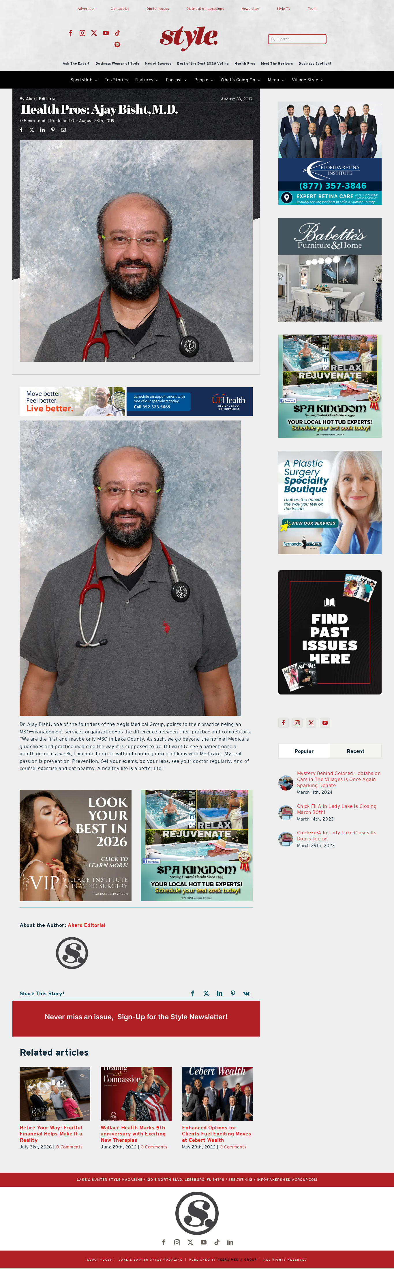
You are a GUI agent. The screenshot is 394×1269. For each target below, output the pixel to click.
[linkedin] (230, 1242)
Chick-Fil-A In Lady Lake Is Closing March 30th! (337, 809)
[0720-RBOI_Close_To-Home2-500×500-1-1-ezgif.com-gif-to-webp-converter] (330, 338)
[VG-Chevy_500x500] (330, 105)
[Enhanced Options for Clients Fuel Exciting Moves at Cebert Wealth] (136, 1094)
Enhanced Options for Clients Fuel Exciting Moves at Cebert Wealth (135, 1134)
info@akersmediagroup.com (287, 1179)
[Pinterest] (53, 130)
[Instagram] (297, 723)
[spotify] (118, 45)
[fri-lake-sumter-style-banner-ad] (197, 793)
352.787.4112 (240, 1179)
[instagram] (83, 33)
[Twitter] (311, 723)
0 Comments (73, 1146)
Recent (356, 751)
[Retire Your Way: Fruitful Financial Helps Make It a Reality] (217, 1094)
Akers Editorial (38, 99)
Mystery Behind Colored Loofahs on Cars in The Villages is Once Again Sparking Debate (339, 779)
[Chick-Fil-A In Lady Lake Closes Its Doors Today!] (285, 835)
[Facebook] (21, 130)
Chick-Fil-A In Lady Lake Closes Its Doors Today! (337, 836)
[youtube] (106, 33)
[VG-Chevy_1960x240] (136, 391)
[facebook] (71, 33)
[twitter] (94, 33)
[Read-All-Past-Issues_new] (330, 572)
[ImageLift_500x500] (330, 454)
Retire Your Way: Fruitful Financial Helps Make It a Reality (213, 1134)
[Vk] (247, 993)
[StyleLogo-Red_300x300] (188, 12)
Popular (304, 751)
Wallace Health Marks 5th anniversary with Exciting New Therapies (52, 1134)
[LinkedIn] (42, 130)
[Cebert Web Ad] (76, 793)
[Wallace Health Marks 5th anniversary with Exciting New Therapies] (55, 1094)
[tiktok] (118, 33)
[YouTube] (325, 723)
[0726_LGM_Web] (330, 221)
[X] (32, 130)
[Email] (63, 130)
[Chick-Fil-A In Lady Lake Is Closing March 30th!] (285, 809)
